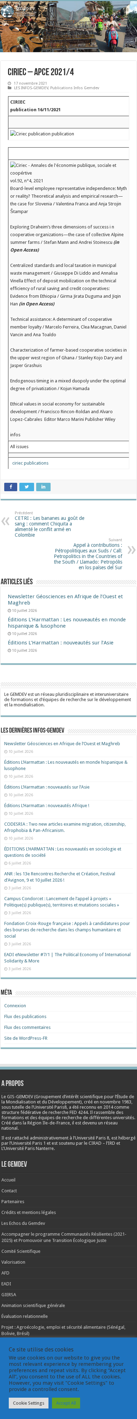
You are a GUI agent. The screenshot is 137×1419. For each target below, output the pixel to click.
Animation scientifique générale (33, 1305)
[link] (115, 1101)
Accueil (8, 1179)
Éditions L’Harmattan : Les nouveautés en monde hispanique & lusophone (67, 622)
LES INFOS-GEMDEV (31, 88)
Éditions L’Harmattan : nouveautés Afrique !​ (46, 805)
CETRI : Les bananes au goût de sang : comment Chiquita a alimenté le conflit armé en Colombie (49, 524)
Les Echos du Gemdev (23, 1223)
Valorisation (13, 1262)
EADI (6, 1283)
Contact (9, 1190)
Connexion (15, 1005)
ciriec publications (29, 463)
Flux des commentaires (27, 1027)
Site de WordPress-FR (25, 1038)
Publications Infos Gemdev (74, 88)
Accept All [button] (66, 1403)
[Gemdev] (68, 11)
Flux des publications (25, 1016)
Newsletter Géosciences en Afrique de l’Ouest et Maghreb (62, 743)
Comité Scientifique (20, 1251)
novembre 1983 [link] (115, 1101)
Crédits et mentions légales (28, 1212)
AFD (5, 1273)
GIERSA (8, 1294)
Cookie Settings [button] (28, 1403)
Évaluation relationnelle (24, 1316)
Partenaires (12, 1201)
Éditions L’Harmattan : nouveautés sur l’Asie (60, 643)
